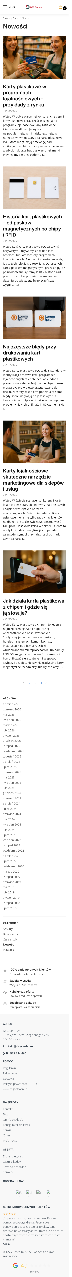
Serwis (7, 1130)
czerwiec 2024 (12, 814)
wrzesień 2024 (12, 798)
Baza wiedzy (10, 934)
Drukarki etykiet (13, 1156)
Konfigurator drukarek (16, 1125)
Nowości (9, 944)
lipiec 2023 (10, 835)
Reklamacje (10, 1073)
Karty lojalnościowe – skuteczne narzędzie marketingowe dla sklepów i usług (33, 480)
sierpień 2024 (11, 803)
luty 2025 (9, 788)
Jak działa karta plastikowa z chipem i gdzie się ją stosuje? (33, 607)
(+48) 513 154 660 (14, 1053)
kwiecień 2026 (12, 720)
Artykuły (8, 929)
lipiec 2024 (10, 809)
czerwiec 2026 (12, 709)
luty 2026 (9, 730)
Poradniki (8, 950)
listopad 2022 (11, 845)
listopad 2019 (11, 877)
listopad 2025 (11, 746)
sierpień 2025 (11, 762)
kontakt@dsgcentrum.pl (19, 1046)
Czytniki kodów (12, 1161)
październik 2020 (13, 866)
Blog (5, 1114)
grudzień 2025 (12, 741)
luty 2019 (9, 892)
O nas (6, 1135)
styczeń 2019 (11, 897)
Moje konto (10, 1140)
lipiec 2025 (10, 767)
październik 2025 (13, 751)
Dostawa (8, 1078)
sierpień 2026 (11, 704)
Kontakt (8, 1109)
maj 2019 (9, 887)
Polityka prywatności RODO (20, 1084)
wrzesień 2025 (12, 756)
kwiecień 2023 (12, 840)
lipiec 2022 (10, 861)
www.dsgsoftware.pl (15, 1089)
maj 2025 (9, 777)
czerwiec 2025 (12, 772)
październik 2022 (13, 850)
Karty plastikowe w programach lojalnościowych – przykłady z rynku (24, 96)
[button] (61, 7)
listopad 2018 (11, 903)
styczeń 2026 (11, 735)
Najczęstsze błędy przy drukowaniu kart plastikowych (29, 353)
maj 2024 (9, 819)
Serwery (8, 1172)
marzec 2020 (11, 871)
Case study (10, 939)
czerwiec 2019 (12, 882)
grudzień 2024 (12, 793)
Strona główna (10, 18)
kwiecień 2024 (12, 824)
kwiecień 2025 (12, 783)
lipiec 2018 (10, 908)
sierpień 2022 (11, 856)
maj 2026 (9, 714)
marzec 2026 (11, 725)
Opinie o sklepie (13, 1119)
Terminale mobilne (14, 1167)
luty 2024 (9, 830)
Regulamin (9, 1068)
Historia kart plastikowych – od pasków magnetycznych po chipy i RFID (32, 226)
